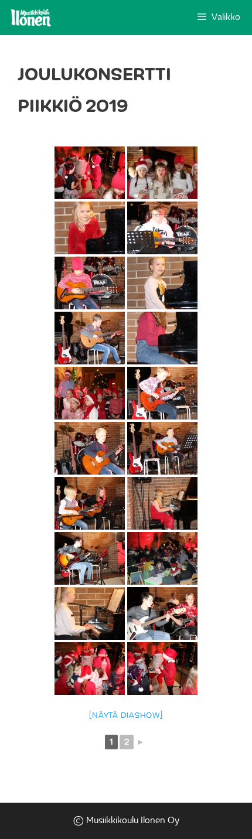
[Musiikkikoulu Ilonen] (31, 17)
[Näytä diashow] (125, 715)
